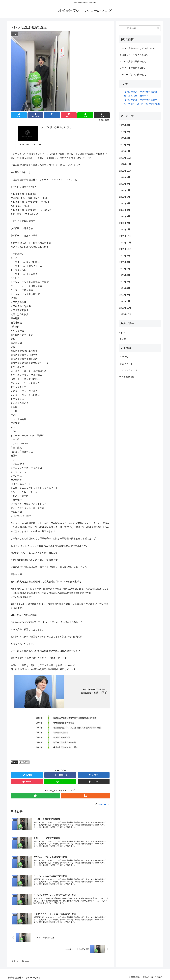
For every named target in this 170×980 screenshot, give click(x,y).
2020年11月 (125, 308)
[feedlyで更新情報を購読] (35, 795)
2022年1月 (124, 229)
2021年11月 (125, 242)
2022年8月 (124, 184)
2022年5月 (124, 203)
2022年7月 (124, 190)
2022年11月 (125, 164)
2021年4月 (124, 288)
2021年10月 (125, 249)
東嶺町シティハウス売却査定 (133, 55)
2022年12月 (125, 158)
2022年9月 (124, 177)
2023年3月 (124, 138)
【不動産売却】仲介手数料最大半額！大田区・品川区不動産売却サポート (142, 104)
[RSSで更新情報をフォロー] (85, 795)
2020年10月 (125, 314)
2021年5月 (124, 281)
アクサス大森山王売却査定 (132, 61)
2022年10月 (125, 171)
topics (15, 762)
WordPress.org (126, 377)
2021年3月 (124, 294)
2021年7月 (124, 268)
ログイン (123, 357)
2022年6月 (124, 197)
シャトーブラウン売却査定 (132, 74)
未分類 (122, 339)
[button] (158, 28)
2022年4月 (124, 210)
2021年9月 (124, 255)
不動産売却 (25, 762)
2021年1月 (124, 301)
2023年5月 (124, 131)
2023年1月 (124, 151)
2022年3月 (124, 216)
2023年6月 (124, 125)
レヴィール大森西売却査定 (132, 68)
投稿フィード (126, 364)
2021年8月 (124, 262)
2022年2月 (124, 223)
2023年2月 (124, 144)
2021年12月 (125, 236)
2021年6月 (124, 275)
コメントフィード (128, 370)
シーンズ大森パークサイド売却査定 (137, 48)
